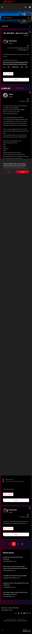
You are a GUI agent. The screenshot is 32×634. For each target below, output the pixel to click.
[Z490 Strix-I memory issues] (29, 88)
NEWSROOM (15, 608)
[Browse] (2, 7)
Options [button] (30, 26)
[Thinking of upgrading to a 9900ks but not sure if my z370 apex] (26, 88)
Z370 (22, 67)
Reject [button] (9, 171)
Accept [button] (23, 171)
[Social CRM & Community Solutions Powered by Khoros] (26, 630)
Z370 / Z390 (5, 26)
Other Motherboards (8, 561)
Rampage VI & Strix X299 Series (10, 577)
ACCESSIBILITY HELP (7, 610)
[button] (5, 73)
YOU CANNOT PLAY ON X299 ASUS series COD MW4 (15, 575)
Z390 (26, 67)
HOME (9, 608)
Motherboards (15, 67)
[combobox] (16, 18)
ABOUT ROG (4, 608)
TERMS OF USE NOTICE (12, 619)
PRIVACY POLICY (21, 619)
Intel (9, 67)
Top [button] (2, 630)
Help (26, 7)
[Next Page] (22, 544)
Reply (16, 79)
